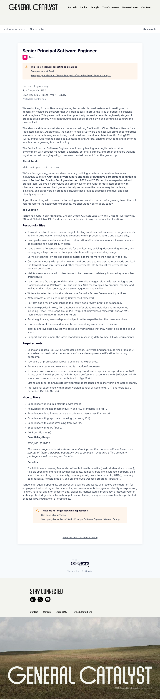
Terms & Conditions (82, 611)
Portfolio (72, 7)
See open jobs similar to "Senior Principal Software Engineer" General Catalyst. (71, 75)
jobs (37, 29)
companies (13, 29)
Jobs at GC (61, 611)
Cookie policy (88, 571)
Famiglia (94, 7)
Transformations (110, 7)
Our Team (146, 7)
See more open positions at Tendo (80, 537)
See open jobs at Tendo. (43, 71)
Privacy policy (73, 571)
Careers (47, 611)
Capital (83, 7)
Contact (34, 611)
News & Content (130, 7)
